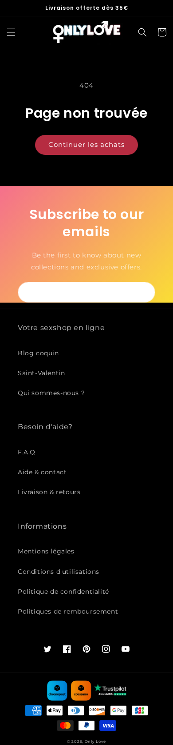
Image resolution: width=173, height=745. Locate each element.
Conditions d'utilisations (58, 572)
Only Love (95, 741)
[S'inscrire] (145, 292)
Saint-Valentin (41, 373)
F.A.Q (26, 452)
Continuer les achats (86, 144)
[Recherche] (142, 32)
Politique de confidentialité (63, 591)
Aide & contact (42, 472)
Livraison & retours (49, 492)
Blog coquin (38, 353)
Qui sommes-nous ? (51, 393)
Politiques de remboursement (68, 611)
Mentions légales (46, 551)
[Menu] (11, 32)
